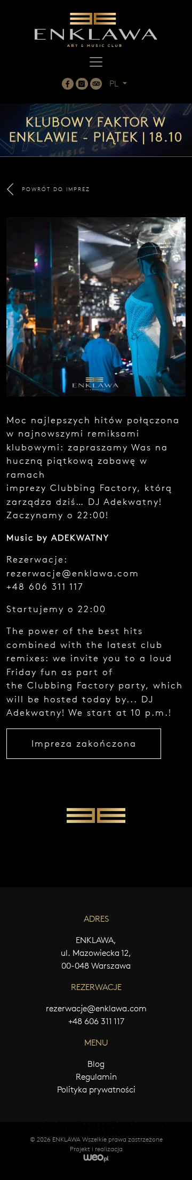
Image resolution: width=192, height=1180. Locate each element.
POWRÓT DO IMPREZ (56, 189)
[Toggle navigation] (96, 62)
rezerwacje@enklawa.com (72, 573)
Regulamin (96, 1077)
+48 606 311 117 (96, 1021)
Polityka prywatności (96, 1089)
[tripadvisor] (96, 84)
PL (115, 83)
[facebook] (68, 84)
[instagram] (81, 84)
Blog (96, 1064)
